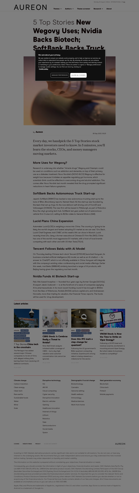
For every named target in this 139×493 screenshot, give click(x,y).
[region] (70, 65)
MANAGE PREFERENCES (60, 75)
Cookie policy (43, 69)
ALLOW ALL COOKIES (78, 75)
